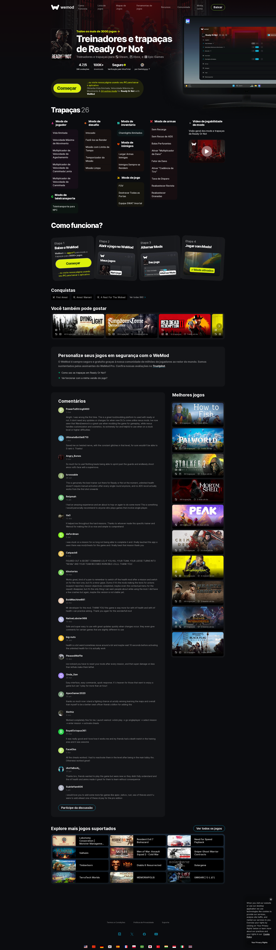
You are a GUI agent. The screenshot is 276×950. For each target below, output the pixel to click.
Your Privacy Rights (259, 942)
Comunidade (183, 7)
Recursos (165, 7)
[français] (126, 946)
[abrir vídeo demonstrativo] (207, 151)
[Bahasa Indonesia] (174, 946)
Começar (66, 88)
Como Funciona (82, 7)
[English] (85, 946)
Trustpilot (159, 366)
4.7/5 (83, 65)
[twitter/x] (132, 934)
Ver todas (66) (137, 297)
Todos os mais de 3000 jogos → (98, 31)
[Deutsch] (101, 946)
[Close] (271, 899)
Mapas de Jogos (121, 7)
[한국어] (110, 946)
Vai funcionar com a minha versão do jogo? (84, 378)
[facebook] (144, 934)
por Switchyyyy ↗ (142, 69)
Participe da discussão (77, 807)
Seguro (117, 65)
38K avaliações (82, 69)
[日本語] (150, 946)
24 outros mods (109, 91)
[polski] (134, 946)
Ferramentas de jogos (144, 7)
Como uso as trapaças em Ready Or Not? (84, 372)
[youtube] (156, 934)
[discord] (119, 934)
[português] (142, 946)
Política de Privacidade (144, 922)
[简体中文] (93, 946)
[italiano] (182, 946)
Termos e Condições (116, 922)
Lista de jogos (102, 7)
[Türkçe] (158, 946)
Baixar (218, 7)
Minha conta (200, 7)
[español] (118, 946)
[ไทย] (190, 946)
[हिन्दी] (166, 946)
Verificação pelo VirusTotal (119, 69)
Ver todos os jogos (209, 828)
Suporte (165, 922)
